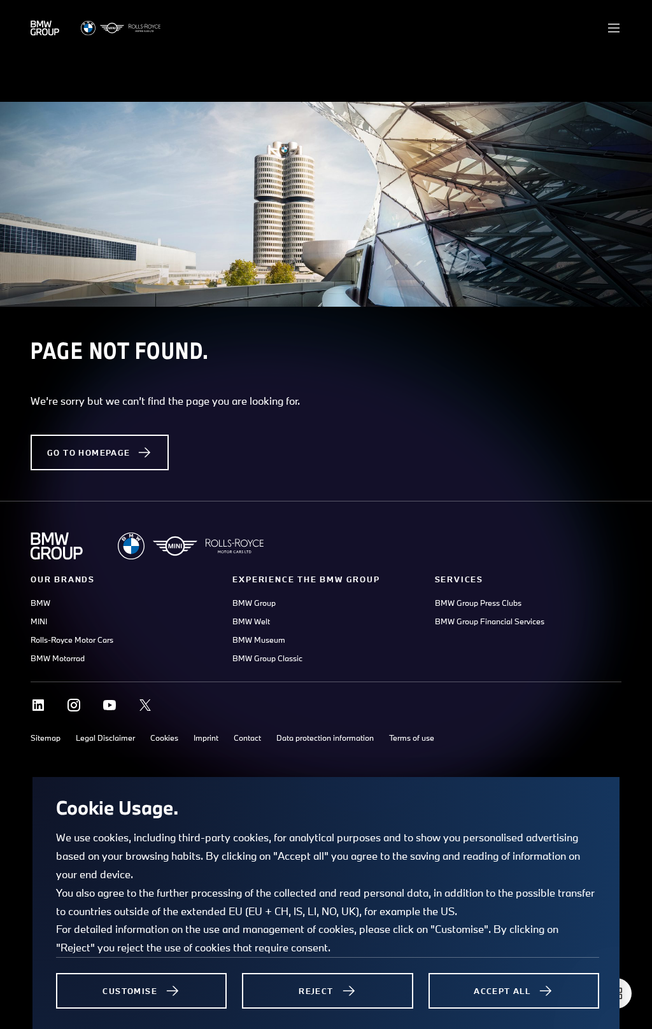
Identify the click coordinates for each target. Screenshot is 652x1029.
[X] (145, 705)
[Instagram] (74, 705)
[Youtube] (109, 705)
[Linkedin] (38, 705)
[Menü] (613, 28)
